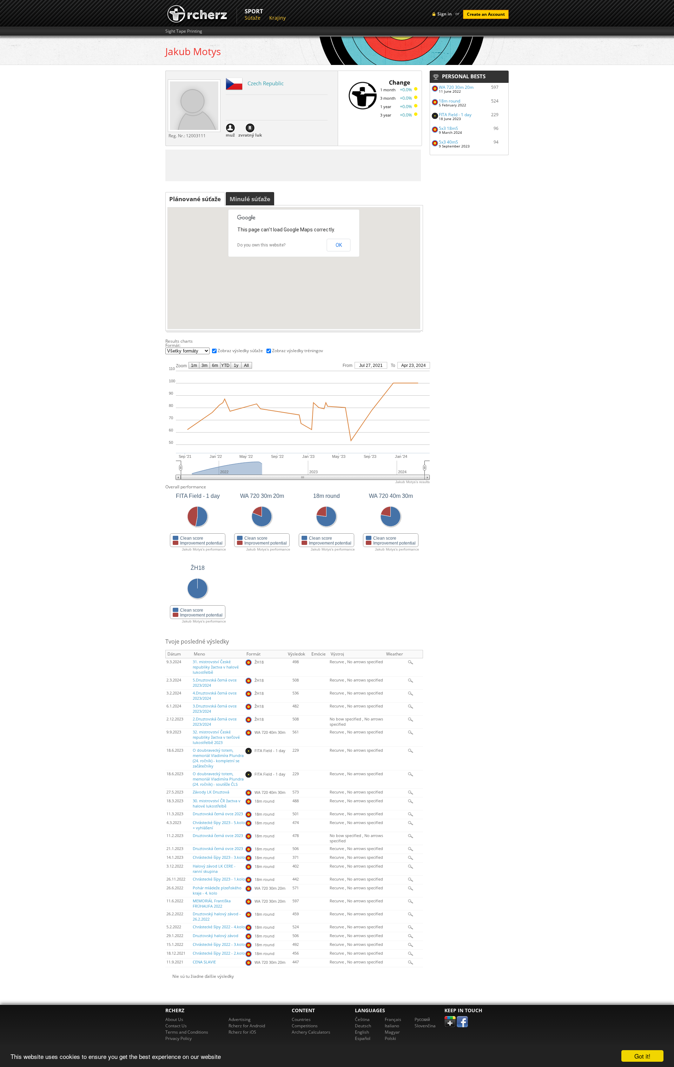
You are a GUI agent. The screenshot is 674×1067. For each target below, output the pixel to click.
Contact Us (176, 1026)
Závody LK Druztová (211, 792)
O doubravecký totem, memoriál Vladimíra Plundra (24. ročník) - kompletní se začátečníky (218, 758)
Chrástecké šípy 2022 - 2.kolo (219, 953)
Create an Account (486, 14)
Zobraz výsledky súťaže (240, 351)
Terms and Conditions (186, 1032)
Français (393, 1019)
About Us (174, 1019)
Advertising (240, 1019)
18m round (449, 101)
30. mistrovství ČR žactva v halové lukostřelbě (216, 803)
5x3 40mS (448, 142)
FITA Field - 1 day (455, 115)
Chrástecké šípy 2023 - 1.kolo (219, 879)
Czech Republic (265, 83)
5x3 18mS (448, 128)
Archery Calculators (311, 1032)
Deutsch (363, 1026)
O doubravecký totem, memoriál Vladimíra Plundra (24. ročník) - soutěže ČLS (218, 779)
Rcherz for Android (247, 1026)
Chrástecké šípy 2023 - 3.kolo (219, 857)
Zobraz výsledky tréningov (297, 351)
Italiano (392, 1026)
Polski (390, 1038)
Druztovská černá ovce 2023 (218, 813)
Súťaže (252, 17)
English (362, 1032)
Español (362, 1038)
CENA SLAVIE (204, 962)
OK (339, 245)
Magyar (392, 1032)
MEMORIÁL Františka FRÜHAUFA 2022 (212, 903)
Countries (301, 1019)
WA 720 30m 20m (456, 87)
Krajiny (277, 17)
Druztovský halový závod (215, 935)
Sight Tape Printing (183, 31)
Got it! (642, 1056)
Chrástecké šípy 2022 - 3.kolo (219, 944)
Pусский (422, 1019)
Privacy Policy (178, 1038)
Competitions (305, 1026)
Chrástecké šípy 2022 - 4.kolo (219, 926)
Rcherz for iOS (242, 1032)
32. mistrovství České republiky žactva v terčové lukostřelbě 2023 (216, 737)
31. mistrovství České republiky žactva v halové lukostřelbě (216, 667)
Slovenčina (425, 1026)
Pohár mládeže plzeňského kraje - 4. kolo (217, 890)
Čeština (362, 1019)
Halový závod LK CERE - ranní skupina (214, 869)
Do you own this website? (261, 245)
